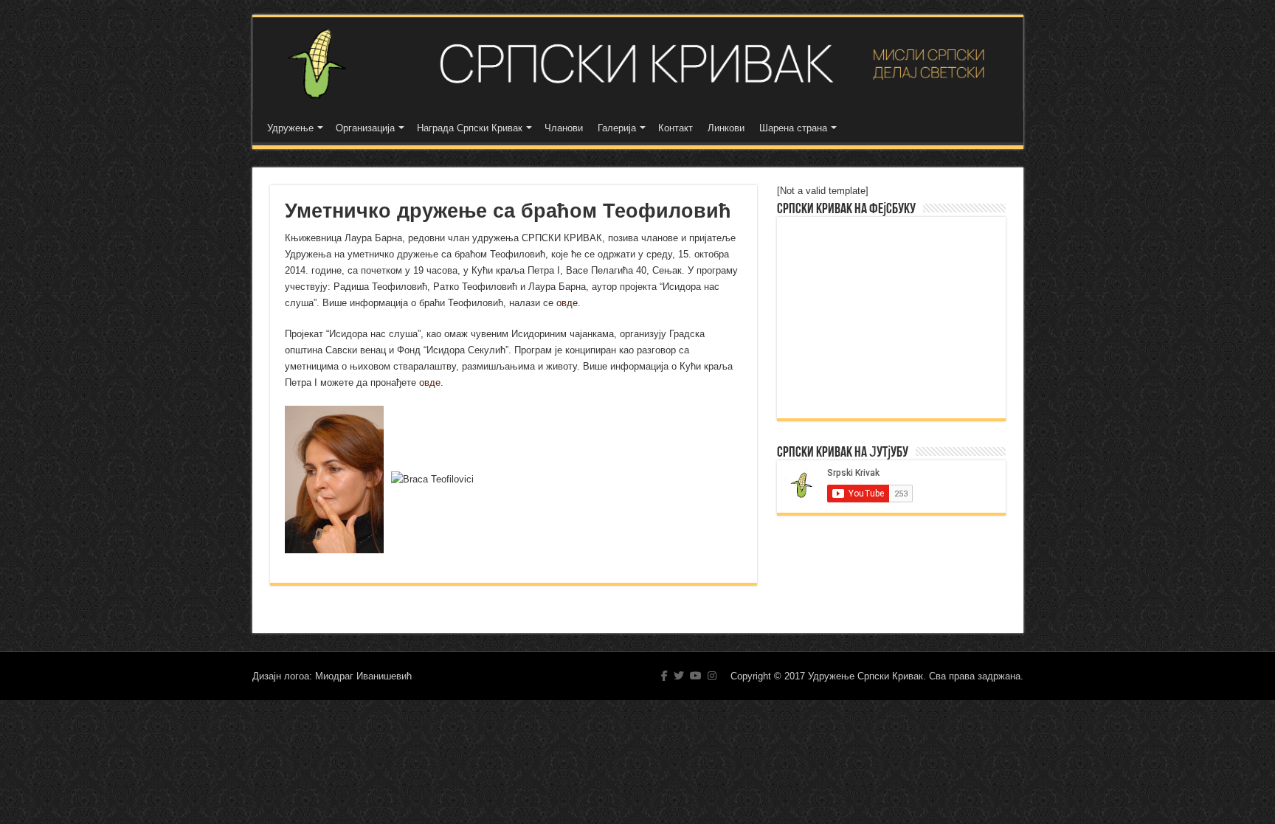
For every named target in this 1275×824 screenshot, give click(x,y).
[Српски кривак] (637, 64)
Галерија (617, 128)
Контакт (675, 128)
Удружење (290, 128)
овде (567, 302)
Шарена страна (793, 128)
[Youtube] (695, 676)
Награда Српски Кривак (469, 128)
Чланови (564, 128)
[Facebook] (664, 676)
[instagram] (712, 676)
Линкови (726, 128)
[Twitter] (678, 676)
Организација (365, 128)
